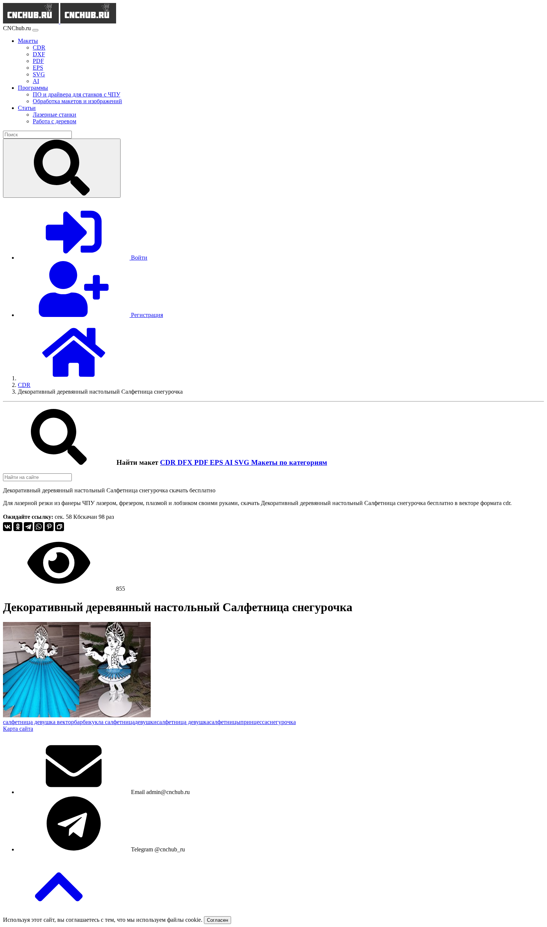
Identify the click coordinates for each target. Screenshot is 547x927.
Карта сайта (18, 729)
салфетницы (224, 722)
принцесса (253, 722)
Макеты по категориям (289, 462)
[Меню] (35, 30)
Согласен (217, 920)
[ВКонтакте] (7, 526)
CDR (168, 462)
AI (229, 462)
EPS (217, 462)
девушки (146, 722)
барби (81, 722)
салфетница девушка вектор (38, 722)
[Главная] (73, 378)
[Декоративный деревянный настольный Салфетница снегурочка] (41, 715)
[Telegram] (28, 526)
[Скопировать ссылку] (59, 526)
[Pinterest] (49, 526)
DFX (185, 462)
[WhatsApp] (38, 526)
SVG (242, 462)
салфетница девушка (183, 722)
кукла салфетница (112, 722)
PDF (202, 462)
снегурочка (281, 722)
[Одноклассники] (17, 526)
